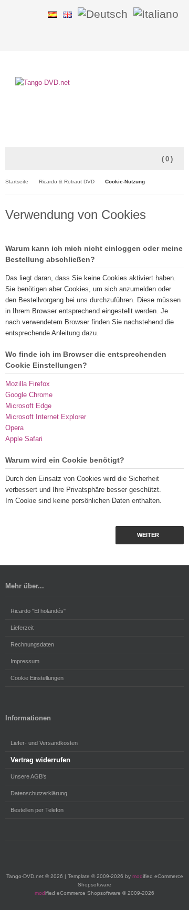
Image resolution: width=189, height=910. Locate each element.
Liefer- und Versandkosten (44, 743)
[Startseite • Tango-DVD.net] (94, 82)
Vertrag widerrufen (40, 760)
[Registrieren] (33, 14)
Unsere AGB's (28, 776)
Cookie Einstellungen (37, 678)
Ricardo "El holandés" (38, 611)
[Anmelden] (19, 14)
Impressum (24, 661)
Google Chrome (28, 395)
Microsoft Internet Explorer (45, 417)
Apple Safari (24, 439)
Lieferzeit (22, 627)
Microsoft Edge (28, 406)
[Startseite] (176, 37)
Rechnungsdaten (32, 644)
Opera (14, 428)
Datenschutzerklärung (38, 793)
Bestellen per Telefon (37, 810)
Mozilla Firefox (27, 384)
